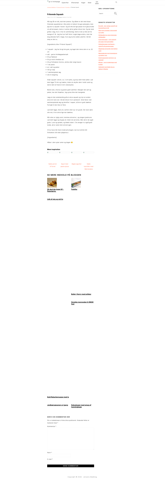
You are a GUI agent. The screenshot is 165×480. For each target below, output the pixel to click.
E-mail (50, 459)
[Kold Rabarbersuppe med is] (58, 395)
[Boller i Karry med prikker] (82, 292)
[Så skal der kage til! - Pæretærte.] (52, 187)
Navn (49, 452)
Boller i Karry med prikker (81, 294)
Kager (83, 2)
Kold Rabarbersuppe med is (58, 397)
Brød (89, 2)
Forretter (68, 7)
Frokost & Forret (60, 7)
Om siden (97, 2)
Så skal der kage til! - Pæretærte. (55, 190)
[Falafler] (76, 187)
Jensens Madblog (51, 7)
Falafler (74, 189)
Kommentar (51, 426)
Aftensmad (75, 2)
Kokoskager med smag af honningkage (81, 406)
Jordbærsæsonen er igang (57, 405)
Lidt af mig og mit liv (55, 199)
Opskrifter (65, 2)
